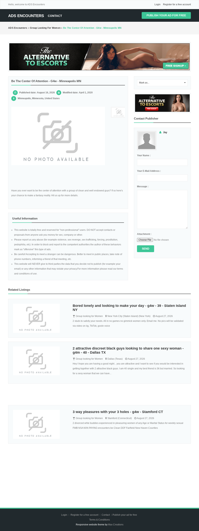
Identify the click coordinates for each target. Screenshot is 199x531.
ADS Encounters (26, 16)
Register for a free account (177, 4)
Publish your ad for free (166, 15)
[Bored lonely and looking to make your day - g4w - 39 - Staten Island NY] (40, 318)
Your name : (144, 155)
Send (145, 248)
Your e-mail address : (149, 171)
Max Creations (115, 524)
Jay (165, 132)
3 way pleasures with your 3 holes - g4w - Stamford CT (118, 412)
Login (157, 4)
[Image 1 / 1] (58, 136)
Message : (142, 186)
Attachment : (144, 234)
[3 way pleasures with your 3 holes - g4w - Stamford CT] (40, 424)
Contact (55, 15)
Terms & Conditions (99, 519)
